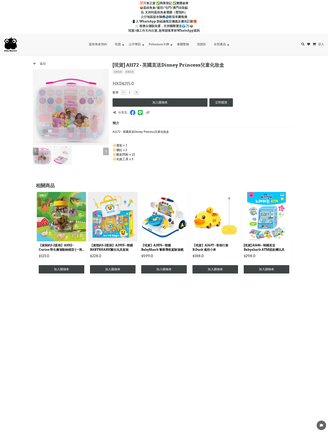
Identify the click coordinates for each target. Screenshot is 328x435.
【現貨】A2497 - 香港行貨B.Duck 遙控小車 (210, 247)
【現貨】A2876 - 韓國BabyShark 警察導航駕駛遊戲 (162, 247)
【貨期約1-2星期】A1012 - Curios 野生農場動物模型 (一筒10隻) (60, 247)
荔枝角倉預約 (98, 44)
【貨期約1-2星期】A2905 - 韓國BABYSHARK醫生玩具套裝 (111, 247)
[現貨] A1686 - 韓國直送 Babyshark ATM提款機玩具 (264, 247)
